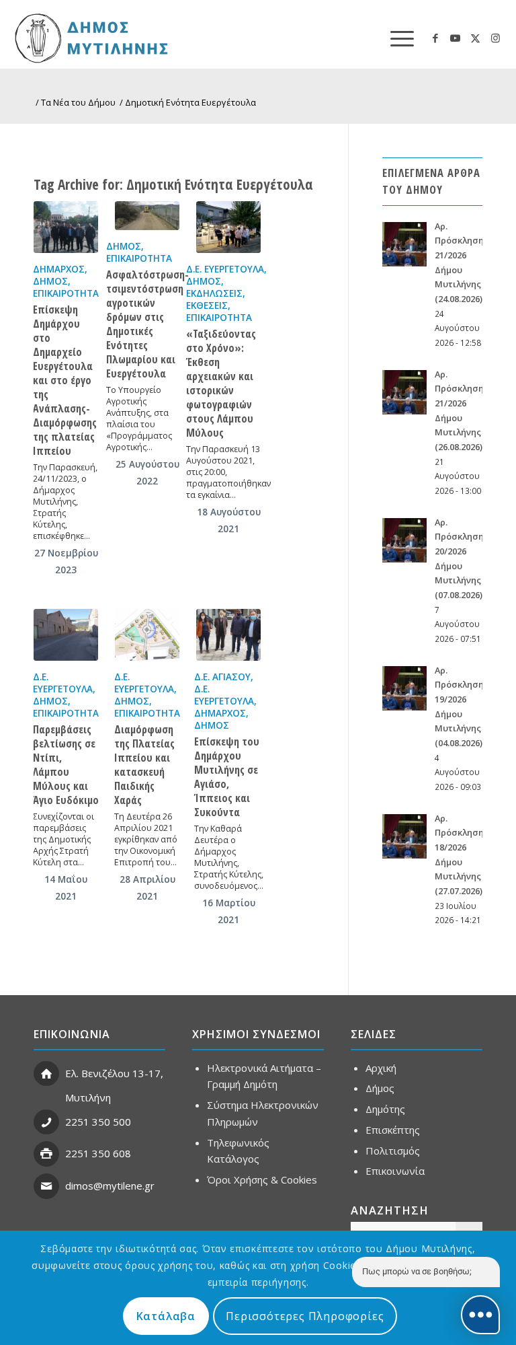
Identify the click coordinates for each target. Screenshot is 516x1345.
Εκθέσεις (207, 305)
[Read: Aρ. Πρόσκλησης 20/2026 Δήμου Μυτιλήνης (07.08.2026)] (404, 540)
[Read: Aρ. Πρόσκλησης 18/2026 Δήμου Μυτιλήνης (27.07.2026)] (404, 836)
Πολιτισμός (393, 1150)
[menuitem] (395, 37)
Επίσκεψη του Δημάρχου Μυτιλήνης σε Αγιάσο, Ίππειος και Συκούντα (226, 777)
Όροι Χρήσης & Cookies (262, 1179)
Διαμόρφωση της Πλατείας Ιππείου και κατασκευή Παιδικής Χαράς (144, 764)
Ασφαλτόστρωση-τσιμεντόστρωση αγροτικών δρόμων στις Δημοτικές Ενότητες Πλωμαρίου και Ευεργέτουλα (147, 324)
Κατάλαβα (166, 1316)
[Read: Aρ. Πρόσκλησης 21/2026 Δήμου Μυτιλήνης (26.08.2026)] (404, 392)
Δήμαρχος (59, 269)
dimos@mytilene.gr (110, 1185)
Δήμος (50, 281)
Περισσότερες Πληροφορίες (305, 1316)
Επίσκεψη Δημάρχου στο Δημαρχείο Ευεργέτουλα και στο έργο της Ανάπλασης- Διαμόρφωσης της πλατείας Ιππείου (65, 380)
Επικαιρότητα (66, 293)
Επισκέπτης (393, 1129)
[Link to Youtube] (455, 38)
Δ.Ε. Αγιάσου (222, 677)
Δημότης (385, 1109)
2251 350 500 (98, 1121)
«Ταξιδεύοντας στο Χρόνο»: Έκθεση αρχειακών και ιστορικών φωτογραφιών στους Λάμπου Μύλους (221, 383)
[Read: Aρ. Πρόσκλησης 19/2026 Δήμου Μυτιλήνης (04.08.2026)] (404, 688)
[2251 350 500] (46, 1122)
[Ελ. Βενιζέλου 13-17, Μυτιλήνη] (46, 1074)
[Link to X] (476, 38)
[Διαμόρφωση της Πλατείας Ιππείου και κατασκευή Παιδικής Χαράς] (147, 635)
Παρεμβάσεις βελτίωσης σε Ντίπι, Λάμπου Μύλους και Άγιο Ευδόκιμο (66, 764)
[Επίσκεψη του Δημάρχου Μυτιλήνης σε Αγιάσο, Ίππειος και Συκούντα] (228, 635)
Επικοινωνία (395, 1170)
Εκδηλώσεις (214, 293)
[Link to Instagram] (496, 38)
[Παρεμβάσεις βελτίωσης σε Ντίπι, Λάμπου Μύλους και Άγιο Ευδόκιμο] (66, 635)
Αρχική (381, 1068)
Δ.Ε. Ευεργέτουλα (225, 269)
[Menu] (395, 37)
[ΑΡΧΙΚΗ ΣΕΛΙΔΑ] (138, 37)
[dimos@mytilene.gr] (46, 1186)
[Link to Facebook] (435, 38)
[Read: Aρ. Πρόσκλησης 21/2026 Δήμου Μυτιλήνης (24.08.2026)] (404, 244)
